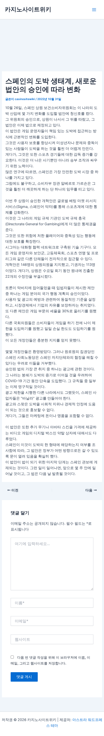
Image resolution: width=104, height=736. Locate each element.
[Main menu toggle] (94, 10)
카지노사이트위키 (28, 9)
